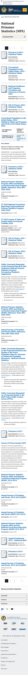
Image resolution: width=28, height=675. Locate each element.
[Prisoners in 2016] (4, 557)
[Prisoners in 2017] (4, 437)
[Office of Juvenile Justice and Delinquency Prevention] (5, 630)
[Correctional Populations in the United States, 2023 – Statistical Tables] (4, 73)
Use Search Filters (8, 37)
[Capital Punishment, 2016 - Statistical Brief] (4, 544)
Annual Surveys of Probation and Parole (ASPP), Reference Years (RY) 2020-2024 (13, 332)
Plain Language (4, 647)
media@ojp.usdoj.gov (21, 138)
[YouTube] (12, 609)
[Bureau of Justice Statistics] (14, 625)
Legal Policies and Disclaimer (8, 654)
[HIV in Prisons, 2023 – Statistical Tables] (4, 111)
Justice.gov (4, 668)
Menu (25, 9)
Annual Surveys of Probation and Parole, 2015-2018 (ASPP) (13, 496)
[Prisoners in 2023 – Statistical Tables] (4, 58)
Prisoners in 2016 (15, 551)
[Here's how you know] (14, 2)
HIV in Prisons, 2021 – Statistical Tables (17, 239)
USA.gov (3, 665)
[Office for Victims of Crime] (14, 630)
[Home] (15, 10)
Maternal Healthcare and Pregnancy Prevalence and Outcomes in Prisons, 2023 (16, 90)
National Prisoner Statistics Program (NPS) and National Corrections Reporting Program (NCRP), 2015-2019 (14, 477)
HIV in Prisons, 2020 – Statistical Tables (17, 252)
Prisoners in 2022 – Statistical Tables (16, 168)
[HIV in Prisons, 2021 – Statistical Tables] (4, 244)
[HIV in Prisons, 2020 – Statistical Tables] (4, 257)
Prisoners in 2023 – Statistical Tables (16, 53)
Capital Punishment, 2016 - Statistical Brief (17, 539)
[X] (8, 609)
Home (2, 16)
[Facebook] (2, 609)
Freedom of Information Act (8, 661)
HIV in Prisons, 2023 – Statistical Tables (17, 106)
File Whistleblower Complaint (8, 643)
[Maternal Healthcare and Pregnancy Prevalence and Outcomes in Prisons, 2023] (4, 92)
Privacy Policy (4, 650)
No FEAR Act (4, 658)
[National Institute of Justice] (22, 624)
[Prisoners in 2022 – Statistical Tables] (4, 173)
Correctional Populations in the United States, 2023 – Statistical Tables (17, 70)
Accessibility (4, 640)
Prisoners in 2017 (15, 431)
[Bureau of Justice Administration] (5, 624)
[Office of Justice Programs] (4, 10)
